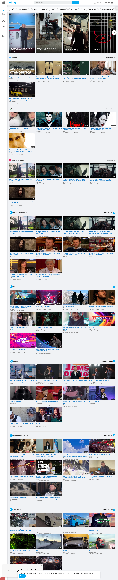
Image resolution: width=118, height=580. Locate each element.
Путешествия (62, 9)
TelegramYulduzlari (41, 382)
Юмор (83, 9)
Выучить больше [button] (88, 573)
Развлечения (93, 9)
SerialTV (11, 182)
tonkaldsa (12, 309)
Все (12, 9)
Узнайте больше (111, 57)
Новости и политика (107, 9)
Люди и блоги (74, 9)
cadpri (11, 532)
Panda (37, 425)
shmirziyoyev (13, 51)
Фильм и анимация (22, 9)
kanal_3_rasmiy (39, 307)
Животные (43, 9)
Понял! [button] (22, 576)
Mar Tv (64, 457)
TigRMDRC (38, 532)
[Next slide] (116, 8)
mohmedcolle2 (94, 51)
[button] (109, 2)
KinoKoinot (38, 131)
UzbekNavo (39, 329)
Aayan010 (38, 352)
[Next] (114, 32)
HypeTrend (12, 383)
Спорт (52, 9)
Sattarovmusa (13, 403)
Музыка (34, 9)
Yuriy (90, 456)
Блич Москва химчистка (41, 80)
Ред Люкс (11, 78)
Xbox (10, 129)
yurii (38, 51)
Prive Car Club (66, 80)
